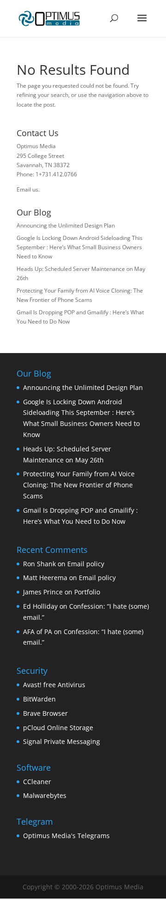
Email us (27, 189)
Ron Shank (39, 563)
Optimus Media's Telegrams (66, 835)
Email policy (85, 563)
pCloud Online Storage (58, 727)
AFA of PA (37, 631)
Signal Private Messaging (61, 741)
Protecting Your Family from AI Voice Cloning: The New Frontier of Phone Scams (79, 484)
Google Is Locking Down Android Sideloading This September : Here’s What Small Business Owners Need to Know (79, 247)
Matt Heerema (45, 577)
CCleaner (37, 781)
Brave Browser (45, 713)
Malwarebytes (44, 795)
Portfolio (87, 591)
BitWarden (39, 699)
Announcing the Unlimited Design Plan (66, 225)
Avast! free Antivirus (54, 684)
